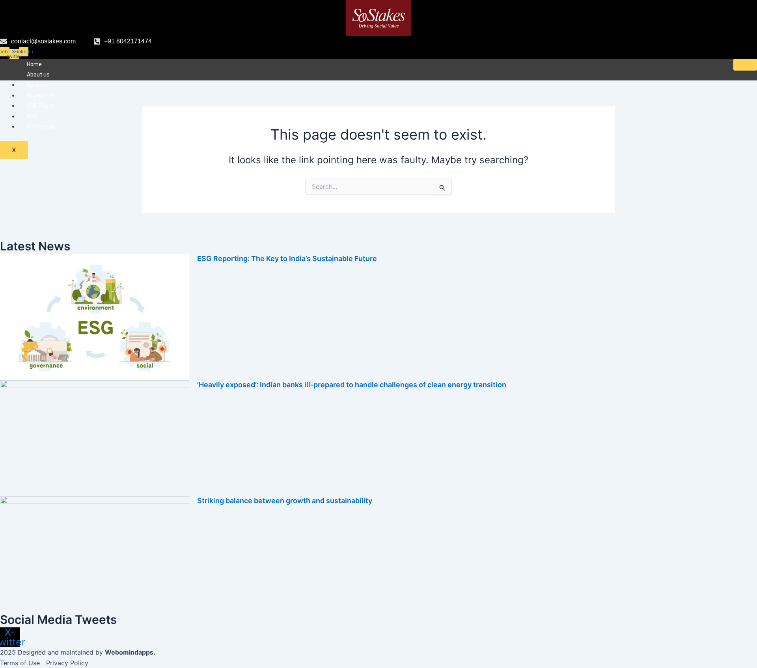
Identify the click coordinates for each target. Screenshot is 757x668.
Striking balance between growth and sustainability (284, 500)
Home (34, 64)
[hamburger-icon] (745, 65)
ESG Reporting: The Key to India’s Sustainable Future (287, 258)
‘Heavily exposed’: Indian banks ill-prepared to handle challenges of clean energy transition (351, 385)
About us (38, 74)
